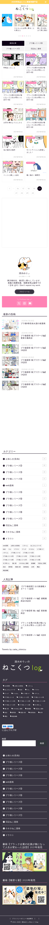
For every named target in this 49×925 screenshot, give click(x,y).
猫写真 (10, 567)
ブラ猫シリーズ (15, 552)
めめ (4, 549)
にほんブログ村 (9, 730)
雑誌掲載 (5, 570)
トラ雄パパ (40, 549)
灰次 (4, 567)
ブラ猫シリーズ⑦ (25, 505)
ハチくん (5, 552)
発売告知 (26, 567)
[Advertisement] (24, 222)
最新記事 (13, 43)
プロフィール (24, 292)
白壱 (32, 567)
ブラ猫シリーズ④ (36, 43)
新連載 (33, 563)
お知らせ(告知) (25, 459)
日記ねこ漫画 (36, 49)
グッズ (24, 549)
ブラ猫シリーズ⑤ (25, 492)
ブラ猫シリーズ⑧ (25, 512)
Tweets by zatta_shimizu (14, 649)
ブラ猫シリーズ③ (25, 472)
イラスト (25, 538)
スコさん (31, 549)
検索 (4, 739)
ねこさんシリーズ (36, 545)
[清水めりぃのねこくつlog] (24, 9)
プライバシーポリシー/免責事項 (22, 918)
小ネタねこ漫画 (25, 532)
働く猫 (14, 563)
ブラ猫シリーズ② (25, 465)
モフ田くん (6, 563)
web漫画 (25, 485)
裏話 (38, 567)
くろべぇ (25, 545)
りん (9, 549)
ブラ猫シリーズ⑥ (25, 499)
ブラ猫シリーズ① (13, 49)
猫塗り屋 (18, 567)
